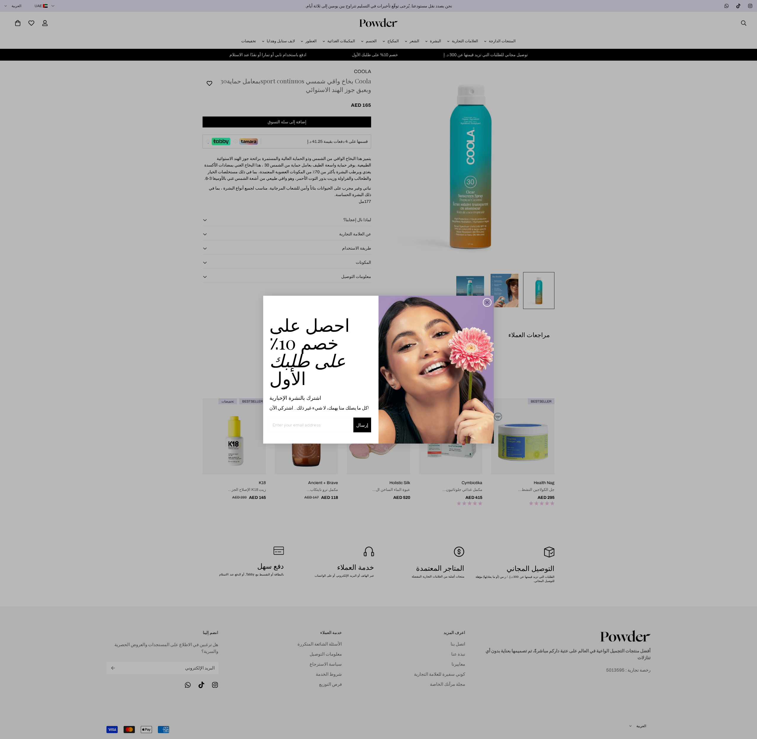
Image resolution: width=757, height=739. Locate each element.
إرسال (362, 425)
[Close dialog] (487, 302)
